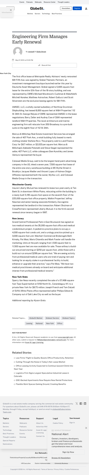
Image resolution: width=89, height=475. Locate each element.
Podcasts (29, 2)
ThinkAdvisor (14, 457)
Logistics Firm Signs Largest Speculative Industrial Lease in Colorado (41, 374)
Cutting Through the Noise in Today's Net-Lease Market (40, 362)
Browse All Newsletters (61, 458)
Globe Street (41, 51)
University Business (61, 463)
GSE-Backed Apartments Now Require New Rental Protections (44, 380)
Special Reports (9, 440)
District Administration (42, 463)
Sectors (6, 427)
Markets (6, 423)
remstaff (31, 51)
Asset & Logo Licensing (41, 431)
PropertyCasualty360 (26, 457)
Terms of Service (47, 469)
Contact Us (40, 436)
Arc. (24, 469)
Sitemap (23, 437)
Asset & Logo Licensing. (34, 342)
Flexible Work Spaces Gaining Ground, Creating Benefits (41, 384)
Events (22, 2)
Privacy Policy (59, 469)
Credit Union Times (47, 459)
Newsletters (66, 8)
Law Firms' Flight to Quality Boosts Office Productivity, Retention (45, 358)
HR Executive (25, 463)
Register (77, 8)
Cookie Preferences (72, 469)
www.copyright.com (65, 337)
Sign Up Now (68, 452)
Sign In (72, 422)
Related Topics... (19, 318)
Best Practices (8, 433)
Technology (7, 430)
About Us (39, 423)
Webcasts (38, 2)
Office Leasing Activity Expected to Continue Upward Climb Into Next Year (43, 367)
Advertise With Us (43, 427)
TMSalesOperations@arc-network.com (51, 340)
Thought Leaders (63, 2)
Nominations (7, 444)
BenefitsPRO (38, 457)
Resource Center (49, 2)
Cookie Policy (58, 423)
